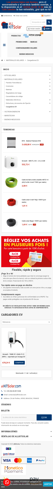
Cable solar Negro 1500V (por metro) (34, 221)
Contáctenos (7, 16)
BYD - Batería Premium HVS (31, 141)
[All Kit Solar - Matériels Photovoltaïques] (11, 25)
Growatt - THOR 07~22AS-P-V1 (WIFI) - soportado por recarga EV (13, 355)
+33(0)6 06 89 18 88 (33, 7)
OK (45, 417)
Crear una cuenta (21, 16)
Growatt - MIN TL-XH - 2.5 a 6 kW (33, 161)
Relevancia (6, 322)
